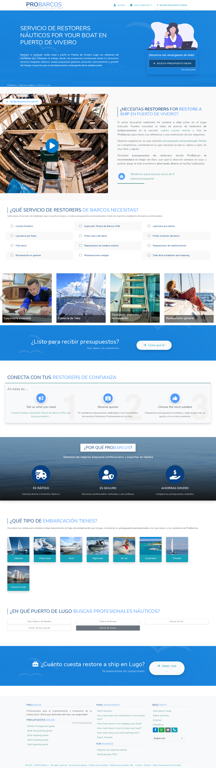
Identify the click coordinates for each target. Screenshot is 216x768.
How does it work (162, 661)
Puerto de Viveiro (108, 578)
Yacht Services (104, 661)
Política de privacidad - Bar (121, 716)
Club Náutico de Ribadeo (39, 572)
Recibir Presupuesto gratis (41, 676)
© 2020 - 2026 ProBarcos (37, 716)
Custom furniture (20, 363)
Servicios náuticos (27, 85)
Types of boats (105, 687)
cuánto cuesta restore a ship (182, 130)
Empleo (147, 716)
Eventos (157, 670)
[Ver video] (52, 146)
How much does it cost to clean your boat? (119, 678)
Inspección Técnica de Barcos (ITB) (47, 363)
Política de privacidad (98, 716)
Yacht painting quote (37, 695)
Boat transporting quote (39, 681)
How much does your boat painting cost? (118, 683)
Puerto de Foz (176, 572)
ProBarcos (12, 85)
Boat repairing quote (37, 685)
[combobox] (168, 689)
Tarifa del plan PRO (107, 705)
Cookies (139, 716)
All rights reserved (59, 716)
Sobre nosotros (161, 666)
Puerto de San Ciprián (39, 578)
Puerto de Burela (108, 572)
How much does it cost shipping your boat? (119, 674)
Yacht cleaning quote (37, 690)
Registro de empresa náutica (112, 700)
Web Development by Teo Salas (167, 716)
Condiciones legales (78, 716)
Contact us (158, 675)
